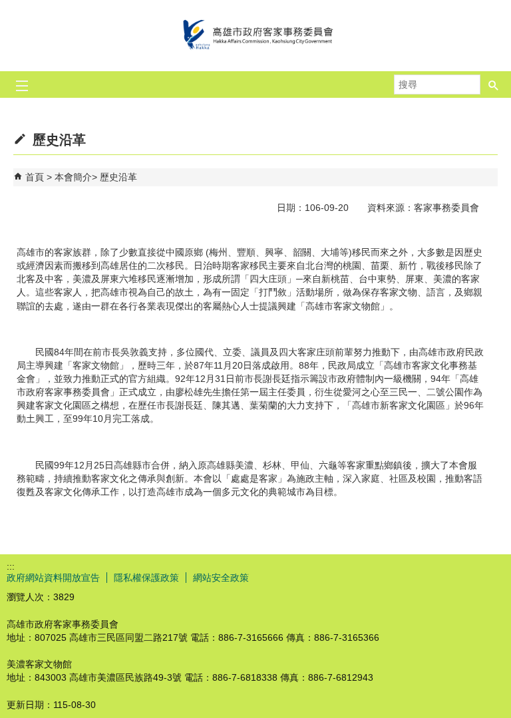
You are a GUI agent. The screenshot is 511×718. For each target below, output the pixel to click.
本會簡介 (73, 177)
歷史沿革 (118, 177)
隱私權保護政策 (146, 577)
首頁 (34, 177)
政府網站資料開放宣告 (53, 577)
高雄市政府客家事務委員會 (255, 35)
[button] (493, 81)
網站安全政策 (221, 577)
